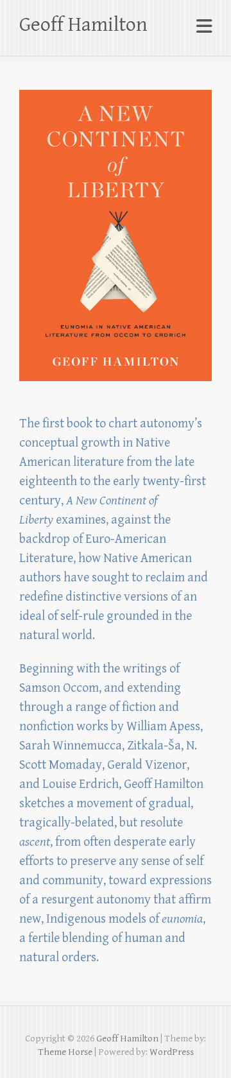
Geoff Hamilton (83, 25)
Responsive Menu (204, 26)
